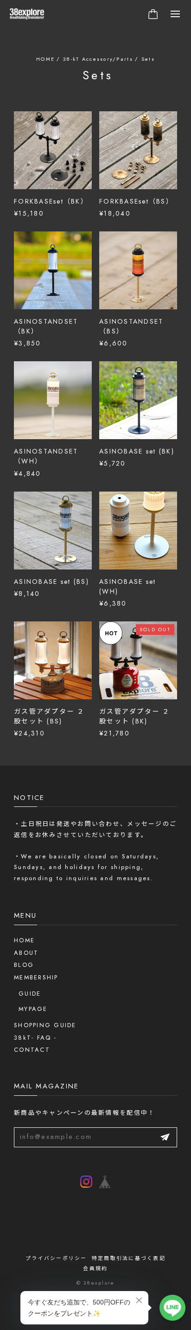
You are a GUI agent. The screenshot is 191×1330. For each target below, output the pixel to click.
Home (45, 59)
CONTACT (32, 1049)
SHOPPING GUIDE (45, 1025)
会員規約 (95, 1268)
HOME (24, 940)
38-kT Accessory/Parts (98, 59)
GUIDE (30, 993)
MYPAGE (33, 1008)
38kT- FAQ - (35, 1037)
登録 (165, 1137)
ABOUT (26, 952)
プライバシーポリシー (56, 1258)
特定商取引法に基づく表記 (129, 1258)
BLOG (24, 964)
